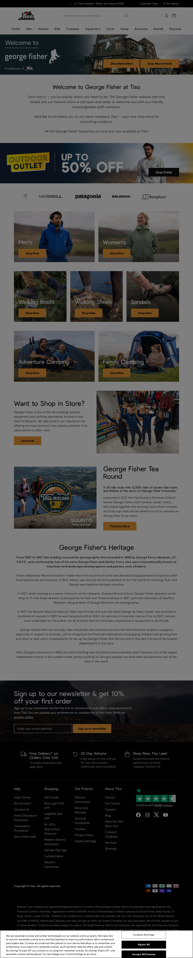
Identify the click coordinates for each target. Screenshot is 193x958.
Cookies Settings (143, 935)
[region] (96, 944)
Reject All (143, 944)
